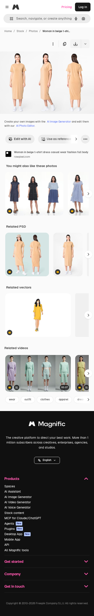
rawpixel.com (22, 157)
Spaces (9, 486)
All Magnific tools (16, 550)
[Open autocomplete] (10, 18)
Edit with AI (22, 139)
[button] (47, 460)
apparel (63, 399)
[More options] (53, 43)
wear (12, 399)
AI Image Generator (59, 121)
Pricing (66, 7)
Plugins (13, 529)
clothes (45, 399)
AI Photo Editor (25, 126)
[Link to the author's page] (8, 154)
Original (28, 58)
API (6, 545)
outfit (27, 399)
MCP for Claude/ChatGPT (22, 518)
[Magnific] (47, 424)
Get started (13, 561)
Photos (33, 31)
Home (8, 31)
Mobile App (12, 539)
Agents (12, 524)
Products (11, 478)
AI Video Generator (17, 502)
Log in (82, 7)
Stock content (14, 513)
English (47, 460)
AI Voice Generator (17, 507)
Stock (20, 31)
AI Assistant (12, 491)
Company (12, 574)
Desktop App (17, 534)
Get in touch (14, 586)
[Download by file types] (85, 43)
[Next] (76, 139)
